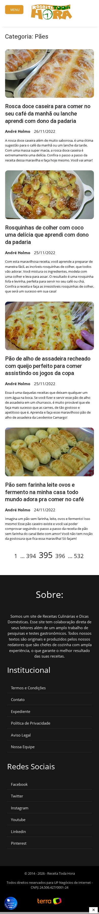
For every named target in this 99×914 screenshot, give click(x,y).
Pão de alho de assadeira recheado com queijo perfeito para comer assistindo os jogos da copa (47, 365)
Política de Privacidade (30, 723)
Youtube (18, 819)
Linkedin (18, 831)
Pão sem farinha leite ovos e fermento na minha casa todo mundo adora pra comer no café (44, 492)
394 (31, 556)
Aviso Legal (21, 735)
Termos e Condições (28, 688)
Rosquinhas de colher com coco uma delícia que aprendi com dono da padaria (47, 234)
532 (79, 556)
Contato (18, 699)
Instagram (19, 808)
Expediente (20, 711)
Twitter (17, 796)
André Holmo (17, 131)
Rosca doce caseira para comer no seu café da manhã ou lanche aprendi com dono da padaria (47, 113)
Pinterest (18, 843)
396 (60, 556)
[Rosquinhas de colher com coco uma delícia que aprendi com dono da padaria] (49, 194)
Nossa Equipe (23, 746)
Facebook (19, 784)
